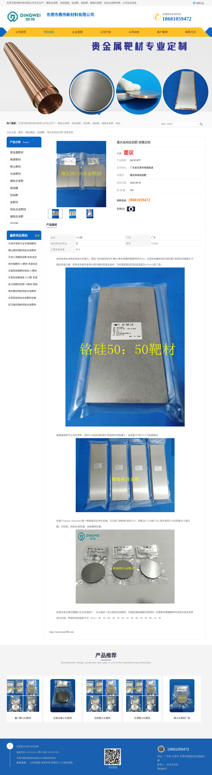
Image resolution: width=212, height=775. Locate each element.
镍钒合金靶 (16, 181)
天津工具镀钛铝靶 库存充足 (22, 257)
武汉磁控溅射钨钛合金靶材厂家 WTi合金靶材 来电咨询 (24, 304)
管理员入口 (57, 762)
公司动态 (134, 32)
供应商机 (49, 32)
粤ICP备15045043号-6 (48, 752)
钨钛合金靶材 (18, 209)
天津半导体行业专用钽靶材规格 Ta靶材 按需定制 (24, 243)
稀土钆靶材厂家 (145, 718)
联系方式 (190, 32)
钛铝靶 (40, 132)
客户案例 (162, 32)
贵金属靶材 (16, 152)
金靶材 (14, 202)
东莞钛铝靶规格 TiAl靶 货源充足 (24, 277)
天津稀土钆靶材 (105, 718)
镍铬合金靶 (16, 216)
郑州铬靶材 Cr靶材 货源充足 (22, 264)
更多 (37, 235)
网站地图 (68, 762)
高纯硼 (14, 188)
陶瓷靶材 (15, 159)
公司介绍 (105, 32)
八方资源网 (34, 762)
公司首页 (20, 32)
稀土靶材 (15, 166)
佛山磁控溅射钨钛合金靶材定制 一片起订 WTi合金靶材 (24, 250)
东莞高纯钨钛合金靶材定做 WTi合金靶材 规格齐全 (24, 298)
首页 (20, 132)
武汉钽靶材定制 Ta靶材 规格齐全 (24, 284)
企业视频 (77, 32)
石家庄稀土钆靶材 (25, 718)
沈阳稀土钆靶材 (65, 718)
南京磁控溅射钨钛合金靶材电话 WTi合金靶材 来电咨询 (24, 291)
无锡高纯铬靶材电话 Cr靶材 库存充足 (24, 270)
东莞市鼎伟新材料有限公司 (29, 758)
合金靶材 (15, 173)
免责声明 (45, 762)
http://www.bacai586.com (62, 632)
